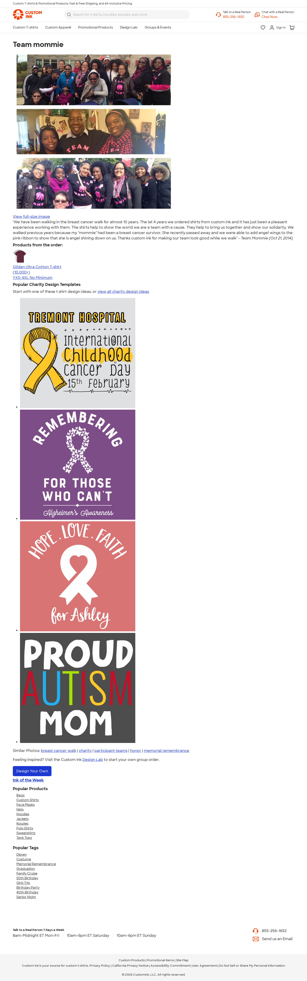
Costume (23, 859)
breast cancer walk (58, 750)
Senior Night (26, 897)
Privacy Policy (99, 966)
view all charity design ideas (123, 291)
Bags (20, 795)
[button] (278, 17)
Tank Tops (24, 838)
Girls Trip (23, 883)
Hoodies (22, 814)
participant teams (110, 750)
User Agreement (204, 966)
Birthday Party (28, 888)
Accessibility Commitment (170, 966)
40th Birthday (27, 892)
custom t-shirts (77, 966)
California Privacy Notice (130, 966)
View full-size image (31, 216)
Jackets (22, 819)
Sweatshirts (25, 833)
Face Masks (25, 805)
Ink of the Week (28, 780)
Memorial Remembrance (36, 864)
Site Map (182, 960)
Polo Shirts (24, 828)
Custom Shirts (27, 800)
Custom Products (132, 960)
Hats (20, 809)
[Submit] (69, 14)
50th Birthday (27, 878)
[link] (27, 14)
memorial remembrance (166, 750)
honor (135, 750)
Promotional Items (160, 960)
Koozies (22, 824)
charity (85, 750)
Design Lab (92, 759)
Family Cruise (26, 873)
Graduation (25, 869)
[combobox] (127, 14)
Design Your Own (32, 771)
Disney (21, 855)
